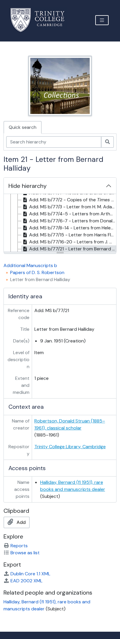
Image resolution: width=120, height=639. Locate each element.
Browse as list (25, 553)
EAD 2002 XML (26, 581)
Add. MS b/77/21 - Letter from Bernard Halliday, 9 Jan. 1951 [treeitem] (72, 249)
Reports (19, 546)
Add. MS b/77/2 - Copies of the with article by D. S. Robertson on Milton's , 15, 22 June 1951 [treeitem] (72, 200)
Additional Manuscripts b (30, 265)
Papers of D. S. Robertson (37, 272)
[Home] (41, 20)
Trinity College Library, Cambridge (70, 447)
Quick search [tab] (22, 127)
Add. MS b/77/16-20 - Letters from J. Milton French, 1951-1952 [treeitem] (72, 242)
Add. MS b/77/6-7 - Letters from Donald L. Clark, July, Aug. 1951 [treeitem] (72, 221)
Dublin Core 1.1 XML (30, 574)
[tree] (60, 223)
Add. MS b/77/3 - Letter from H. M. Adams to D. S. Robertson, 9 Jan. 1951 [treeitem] (72, 207)
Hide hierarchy (27, 186)
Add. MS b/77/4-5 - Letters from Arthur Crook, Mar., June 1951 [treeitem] (72, 214)
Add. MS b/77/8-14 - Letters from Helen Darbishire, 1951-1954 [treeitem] (72, 228)
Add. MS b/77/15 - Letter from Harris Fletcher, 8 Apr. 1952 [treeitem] (72, 235)
